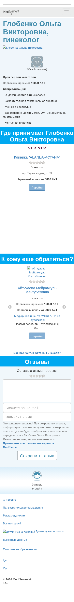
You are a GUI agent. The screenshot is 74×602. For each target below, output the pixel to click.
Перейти (37, 187)
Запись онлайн (37, 486)
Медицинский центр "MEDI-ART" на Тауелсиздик (37, 318)
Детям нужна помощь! (50, 531)
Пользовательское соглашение (23, 507)
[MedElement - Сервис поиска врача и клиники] (11, 12)
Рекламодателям (14, 515)
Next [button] (64, 307)
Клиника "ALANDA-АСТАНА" (37, 157)
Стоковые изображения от (20, 549)
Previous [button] (10, 307)
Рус (5, 568)
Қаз (5, 560)
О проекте (9, 499)
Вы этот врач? (12, 523)
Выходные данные (15, 539)
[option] (37, 307)
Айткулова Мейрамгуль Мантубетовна (37, 289)
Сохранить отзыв (37, 455)
